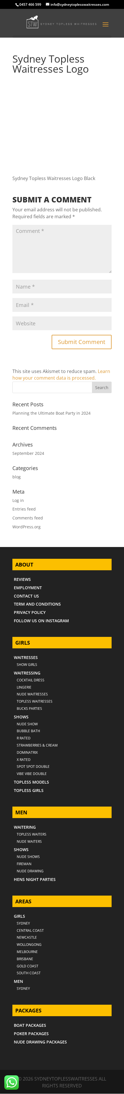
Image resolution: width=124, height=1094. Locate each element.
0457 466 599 (30, 4)
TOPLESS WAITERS (31, 834)
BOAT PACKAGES (30, 1025)
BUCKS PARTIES (29, 708)
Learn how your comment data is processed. (61, 374)
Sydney (23, 923)
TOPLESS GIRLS (29, 790)
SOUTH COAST (29, 973)
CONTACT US (26, 596)
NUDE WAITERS (29, 841)
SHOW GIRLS (27, 664)
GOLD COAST (27, 966)
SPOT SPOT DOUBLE (33, 766)
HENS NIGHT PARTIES (35, 879)
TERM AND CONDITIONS (37, 604)
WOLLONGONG (29, 944)
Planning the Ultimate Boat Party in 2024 (51, 413)
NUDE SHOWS (28, 856)
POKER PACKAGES (31, 1033)
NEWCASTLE (27, 937)
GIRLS (19, 916)
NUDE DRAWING (30, 871)
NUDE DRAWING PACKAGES (40, 1042)
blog (16, 477)
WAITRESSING (27, 673)
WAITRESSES (26, 657)
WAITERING (25, 827)
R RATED (24, 738)
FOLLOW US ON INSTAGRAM (41, 620)
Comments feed (27, 518)
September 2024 (28, 453)
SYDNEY (23, 988)
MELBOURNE (27, 951)
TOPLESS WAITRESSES (34, 701)
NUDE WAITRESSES (32, 694)
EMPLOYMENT (28, 587)
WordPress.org (26, 526)
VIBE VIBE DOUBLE (32, 773)
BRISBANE (25, 958)
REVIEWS (22, 579)
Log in (18, 500)
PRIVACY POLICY (30, 612)
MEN (18, 981)
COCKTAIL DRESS (30, 680)
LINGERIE (24, 687)
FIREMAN (24, 863)
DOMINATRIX (27, 752)
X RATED (24, 759)
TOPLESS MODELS (31, 782)
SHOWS (21, 717)
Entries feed (24, 509)
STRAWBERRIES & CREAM (37, 745)
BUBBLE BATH (28, 730)
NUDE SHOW (27, 724)
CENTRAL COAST (30, 930)
